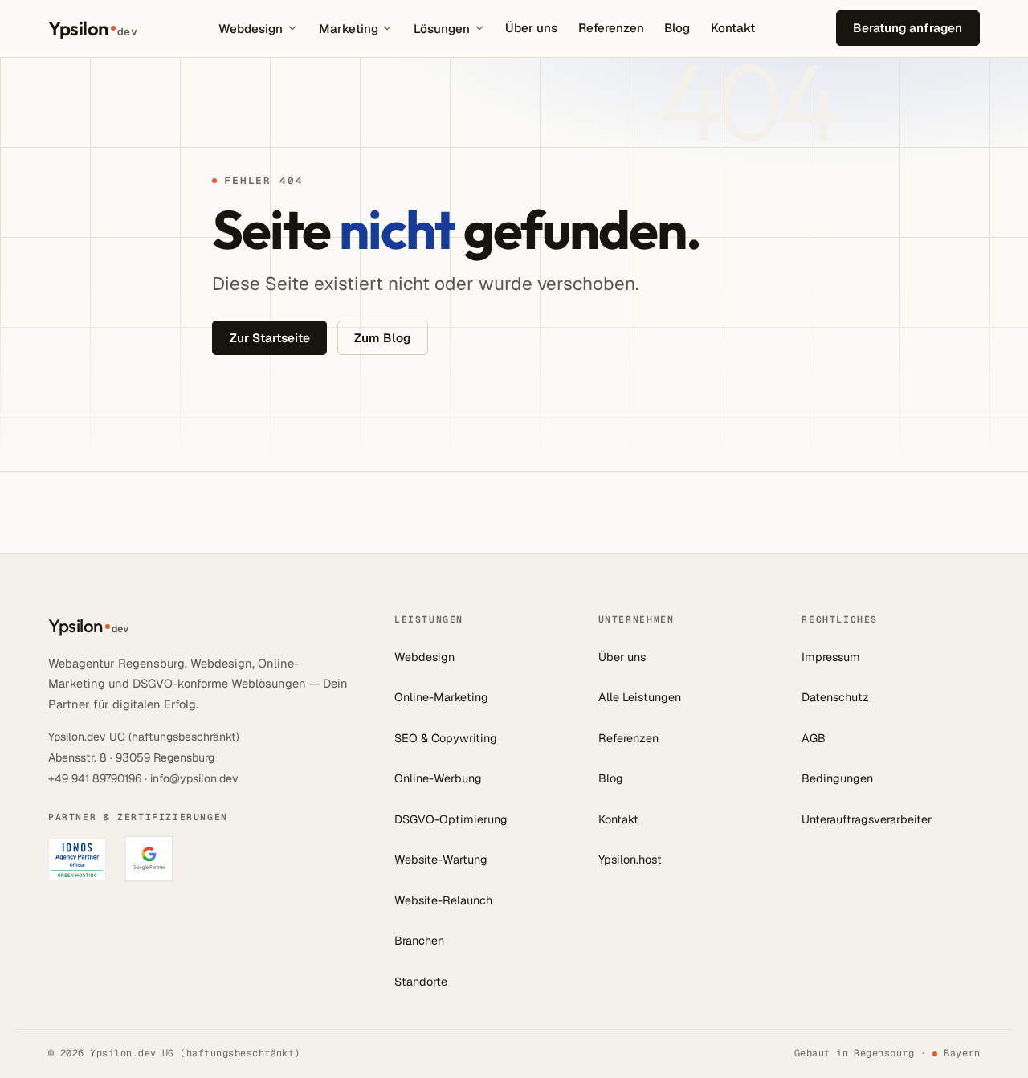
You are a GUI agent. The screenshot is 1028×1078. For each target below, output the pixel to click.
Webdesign (250, 28)
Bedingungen (837, 778)
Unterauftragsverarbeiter (867, 819)
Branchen (419, 940)
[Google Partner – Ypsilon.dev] (149, 859)
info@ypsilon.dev (194, 778)
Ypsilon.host (630, 859)
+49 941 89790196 (94, 778)
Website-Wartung (440, 859)
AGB (814, 738)
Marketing (348, 28)
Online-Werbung (438, 778)
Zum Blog (382, 337)
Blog (677, 27)
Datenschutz (835, 697)
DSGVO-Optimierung (451, 819)
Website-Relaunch (443, 900)
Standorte (420, 981)
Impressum (831, 657)
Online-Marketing (441, 697)
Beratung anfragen (907, 27)
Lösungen (442, 28)
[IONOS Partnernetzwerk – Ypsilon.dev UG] (77, 859)
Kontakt (733, 27)
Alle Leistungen (639, 697)
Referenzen (611, 27)
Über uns (531, 27)
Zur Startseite (270, 337)
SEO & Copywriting (445, 738)
